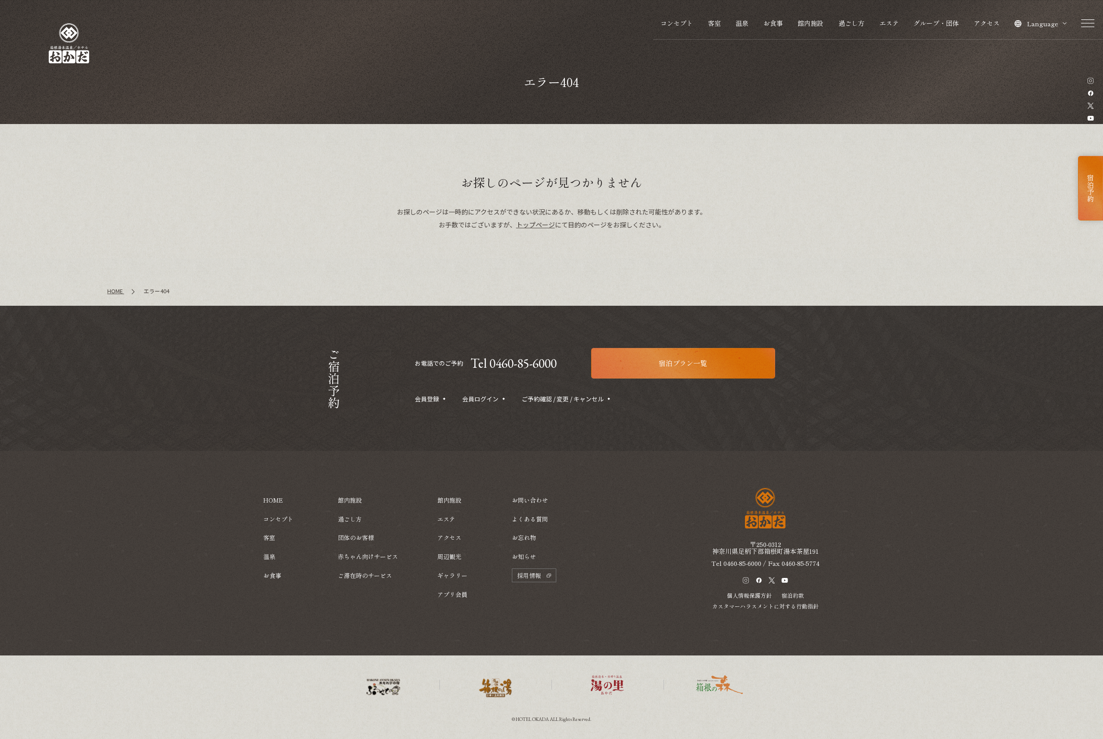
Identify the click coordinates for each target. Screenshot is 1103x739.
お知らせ (524, 556)
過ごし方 (851, 23)
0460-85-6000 (742, 563)
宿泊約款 (793, 595)
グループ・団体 (936, 23)
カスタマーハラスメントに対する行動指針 (765, 606)
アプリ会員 (452, 594)
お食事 (773, 23)
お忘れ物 (524, 537)
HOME (273, 500)
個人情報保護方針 (749, 595)
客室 (714, 23)
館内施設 (810, 23)
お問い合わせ (530, 500)
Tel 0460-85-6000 (513, 363)
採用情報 (529, 575)
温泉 (741, 23)
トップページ (535, 224)
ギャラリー (452, 575)
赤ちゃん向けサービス (368, 556)
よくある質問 (530, 519)
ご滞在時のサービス (365, 575)
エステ (889, 23)
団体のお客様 (356, 537)
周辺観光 (449, 556)
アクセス (987, 23)
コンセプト (677, 23)
